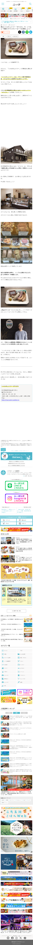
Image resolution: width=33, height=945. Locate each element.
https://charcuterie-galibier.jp (10, 400)
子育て (5, 671)
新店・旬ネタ (23, 657)
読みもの (6, 18)
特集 (5, 654)
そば (21, 650)
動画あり (6, 678)
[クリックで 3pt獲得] (16, 456)
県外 (3, 36)
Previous (3, 595)
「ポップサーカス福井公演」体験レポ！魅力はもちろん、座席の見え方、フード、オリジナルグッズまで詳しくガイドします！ (16, 932)
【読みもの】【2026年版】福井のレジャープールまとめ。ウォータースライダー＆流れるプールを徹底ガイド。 (21, 759)
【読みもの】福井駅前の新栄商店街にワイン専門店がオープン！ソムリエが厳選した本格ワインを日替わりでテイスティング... (21, 765)
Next (29, 595)
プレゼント (22, 675)
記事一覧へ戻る (17, 610)
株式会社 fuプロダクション (18, 941)
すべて (5, 650)
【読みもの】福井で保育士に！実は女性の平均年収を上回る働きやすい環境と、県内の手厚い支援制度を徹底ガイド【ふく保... (21, 723)
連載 (21, 682)
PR (5, 685)
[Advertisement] (16, 124)
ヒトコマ (6, 682)
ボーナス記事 (7, 657)
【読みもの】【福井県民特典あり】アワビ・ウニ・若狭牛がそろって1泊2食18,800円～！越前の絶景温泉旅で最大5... (21, 747)
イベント (8, 520)
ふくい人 (6, 675)
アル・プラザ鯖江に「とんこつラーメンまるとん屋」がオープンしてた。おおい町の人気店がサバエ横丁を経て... (24, 559)
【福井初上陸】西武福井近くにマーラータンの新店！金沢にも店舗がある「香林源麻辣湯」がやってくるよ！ (24, 541)
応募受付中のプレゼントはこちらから (16, 463)
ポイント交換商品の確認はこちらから (16, 465)
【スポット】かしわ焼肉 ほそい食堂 (18, 734)
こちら (23, 440)
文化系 (5, 664)
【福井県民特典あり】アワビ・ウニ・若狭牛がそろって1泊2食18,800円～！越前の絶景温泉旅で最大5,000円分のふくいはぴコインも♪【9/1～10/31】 (16, 793)
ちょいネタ (22, 678)
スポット (24, 523)
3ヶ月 (24, 712)
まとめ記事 (22, 654)
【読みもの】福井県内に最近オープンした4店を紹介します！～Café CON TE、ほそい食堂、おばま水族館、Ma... (21, 717)
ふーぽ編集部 (7, 661)
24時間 (8, 712)
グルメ (10, 36)
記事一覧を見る (28, 476)
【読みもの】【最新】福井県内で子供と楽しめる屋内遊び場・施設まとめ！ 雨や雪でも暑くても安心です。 (21, 771)
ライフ (5, 668)
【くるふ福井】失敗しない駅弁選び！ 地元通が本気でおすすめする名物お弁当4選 (24, 550)
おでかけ (16, 36)
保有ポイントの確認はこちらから (16, 461)
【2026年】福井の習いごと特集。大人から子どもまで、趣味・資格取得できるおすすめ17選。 (16, 581)
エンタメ (22, 664)
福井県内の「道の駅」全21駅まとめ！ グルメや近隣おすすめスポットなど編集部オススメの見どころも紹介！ (16, 600)
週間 (16, 712)
